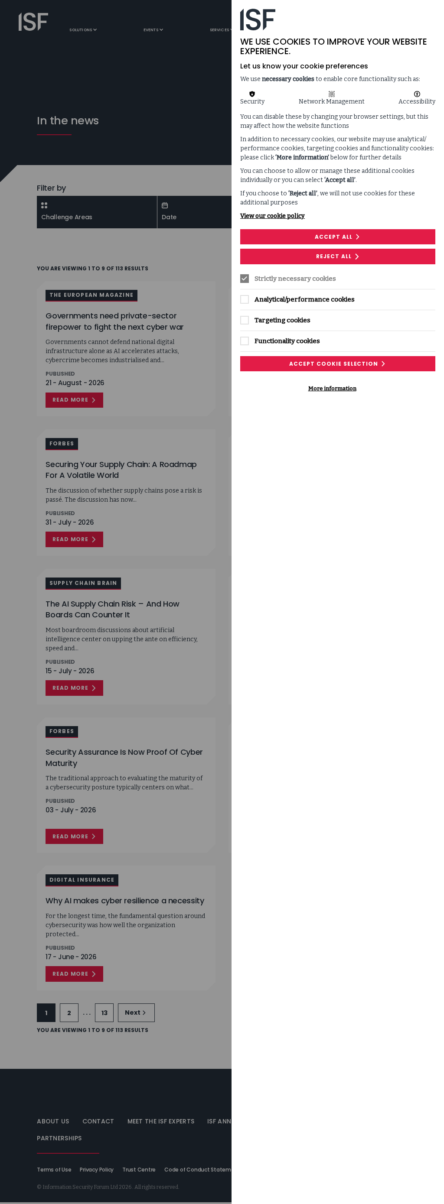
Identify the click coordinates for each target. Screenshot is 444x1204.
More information (332, 388)
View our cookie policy (272, 216)
